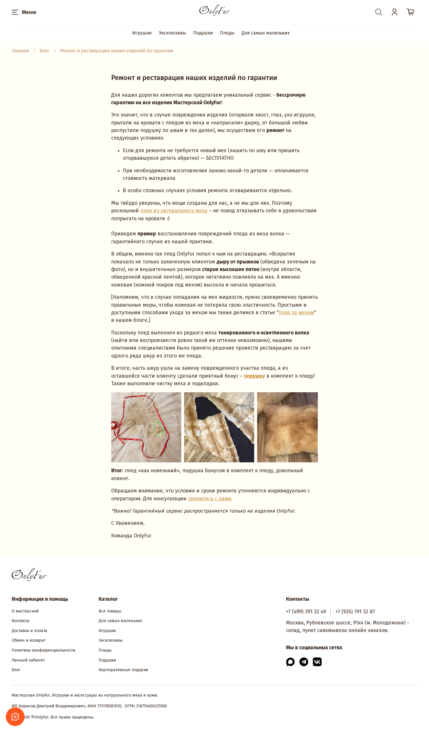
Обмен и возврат (29, 640)
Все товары (110, 611)
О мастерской (25, 611)
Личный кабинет (28, 660)
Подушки (203, 33)
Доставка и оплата (29, 630)
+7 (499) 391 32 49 (306, 612)
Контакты (21, 620)
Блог (16, 669)
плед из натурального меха (173, 211)
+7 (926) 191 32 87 (355, 612)
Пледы (227, 33)
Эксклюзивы (172, 33)
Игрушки (142, 33)
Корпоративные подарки (123, 669)
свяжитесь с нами (209, 499)
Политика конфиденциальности (43, 650)
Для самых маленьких (266, 33)
